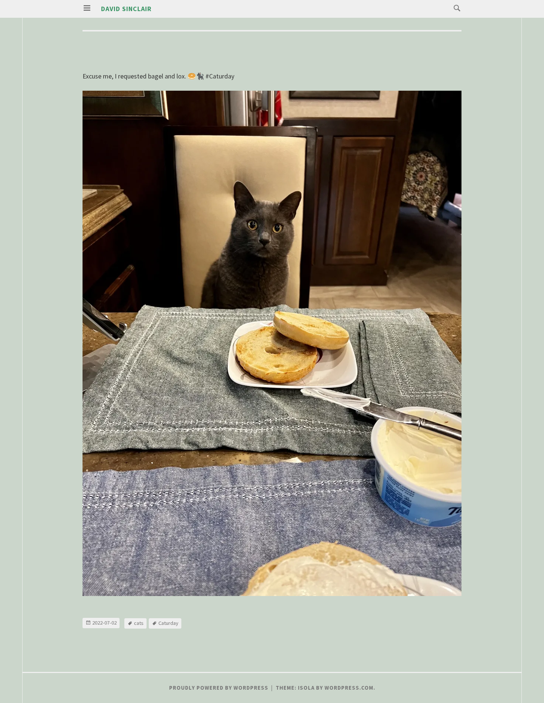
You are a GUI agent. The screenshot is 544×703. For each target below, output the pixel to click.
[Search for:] (455, 7)
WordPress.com (349, 687)
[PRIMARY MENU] (87, 8)
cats (139, 623)
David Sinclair (126, 8)
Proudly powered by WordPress (218, 687)
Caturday (168, 623)
